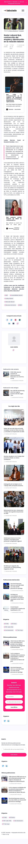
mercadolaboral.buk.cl (10, 250)
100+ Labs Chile (9, 627)
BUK (7, 295)
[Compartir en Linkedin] (9, 323)
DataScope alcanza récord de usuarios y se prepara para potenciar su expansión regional (13, 539)
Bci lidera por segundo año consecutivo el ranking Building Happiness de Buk (12, 567)
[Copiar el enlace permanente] (17, 323)
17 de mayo (20, 630)
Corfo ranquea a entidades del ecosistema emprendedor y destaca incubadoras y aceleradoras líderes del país (17, 657)
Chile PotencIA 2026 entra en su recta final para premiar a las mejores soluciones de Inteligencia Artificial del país (17, 644)
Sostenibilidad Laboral (16, 295)
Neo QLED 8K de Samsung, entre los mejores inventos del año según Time (17, 393)
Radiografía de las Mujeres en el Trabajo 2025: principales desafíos (13, 484)
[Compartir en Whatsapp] (19, 319)
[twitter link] (4, 720)
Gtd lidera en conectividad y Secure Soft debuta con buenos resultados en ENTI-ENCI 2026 (17, 598)
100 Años (14, 623)
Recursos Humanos (11, 305)
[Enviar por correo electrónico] (13, 323)
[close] (26, 2)
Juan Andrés (14, 347)
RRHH (20, 305)
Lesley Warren (9, 298)
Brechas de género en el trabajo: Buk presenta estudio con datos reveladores (14, 458)
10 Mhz (7, 623)
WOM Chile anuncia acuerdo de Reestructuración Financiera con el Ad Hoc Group (17, 375)
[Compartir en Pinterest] (15, 319)
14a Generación (9, 630)
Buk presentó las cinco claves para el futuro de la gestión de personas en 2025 (13, 512)
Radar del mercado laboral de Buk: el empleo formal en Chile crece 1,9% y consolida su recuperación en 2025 (14, 430)
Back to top (6, 834)
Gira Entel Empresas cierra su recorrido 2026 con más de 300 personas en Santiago (17, 586)
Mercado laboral (10, 302)
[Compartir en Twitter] (11, 319)
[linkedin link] (8, 720)
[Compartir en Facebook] (7, 319)
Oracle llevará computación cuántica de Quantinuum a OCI (17, 608)
